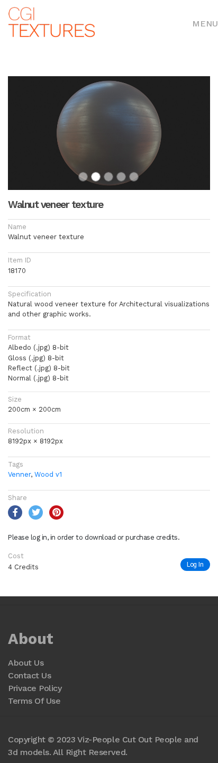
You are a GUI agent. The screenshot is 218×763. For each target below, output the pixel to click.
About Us (25, 663)
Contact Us (29, 675)
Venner (19, 474)
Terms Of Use (34, 701)
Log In (195, 564)
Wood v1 (48, 474)
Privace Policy (34, 688)
